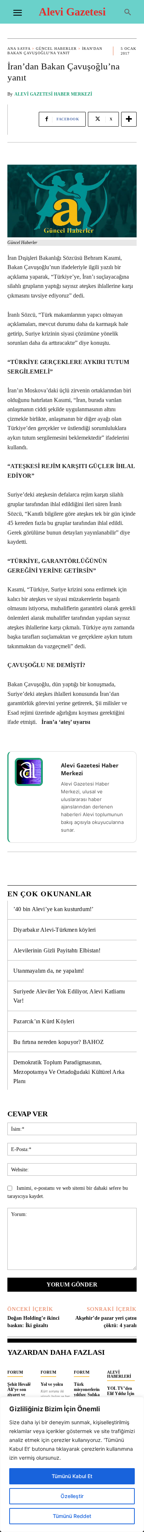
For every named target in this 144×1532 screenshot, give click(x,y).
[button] (128, 12)
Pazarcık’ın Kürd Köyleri (43, 1021)
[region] (72, 1464)
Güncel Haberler (56, 49)
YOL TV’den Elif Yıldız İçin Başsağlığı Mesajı (120, 1396)
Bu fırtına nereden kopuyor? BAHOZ (58, 1042)
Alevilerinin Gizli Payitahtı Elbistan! (57, 950)
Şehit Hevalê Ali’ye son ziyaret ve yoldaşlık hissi (20, 1392)
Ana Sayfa (19, 49)
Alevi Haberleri (119, 1374)
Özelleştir (72, 1496)
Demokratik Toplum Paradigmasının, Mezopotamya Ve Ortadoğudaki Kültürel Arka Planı (68, 1071)
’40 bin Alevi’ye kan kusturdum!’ (53, 909)
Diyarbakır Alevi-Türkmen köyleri (54, 930)
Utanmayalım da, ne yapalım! (48, 971)
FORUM (15, 1372)
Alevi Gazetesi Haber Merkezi (53, 94)
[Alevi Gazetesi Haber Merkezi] (33, 772)
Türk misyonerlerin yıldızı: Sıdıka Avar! (87, 1392)
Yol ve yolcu (52, 1384)
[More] (129, 119)
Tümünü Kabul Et (72, 1476)
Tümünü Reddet (72, 1516)
